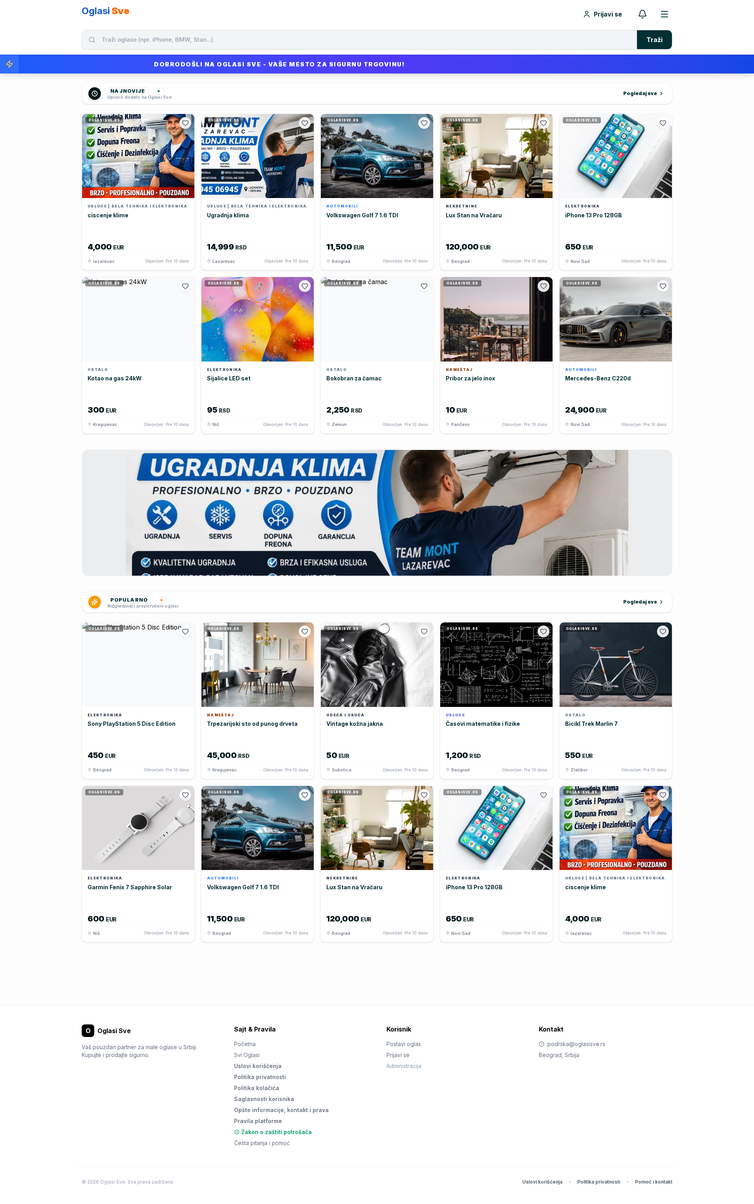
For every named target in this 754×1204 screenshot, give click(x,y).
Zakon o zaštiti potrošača (276, 1132)
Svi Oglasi (247, 1055)
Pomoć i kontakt (653, 1182)
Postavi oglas (403, 1044)
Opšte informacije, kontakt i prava (281, 1110)
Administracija (403, 1066)
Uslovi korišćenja (258, 1066)
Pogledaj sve (640, 93)
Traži (654, 40)
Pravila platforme (258, 1121)
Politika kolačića (256, 1088)
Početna (245, 1044)
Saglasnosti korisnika (264, 1099)
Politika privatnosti (260, 1077)
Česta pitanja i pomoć (262, 1143)
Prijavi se (608, 14)
